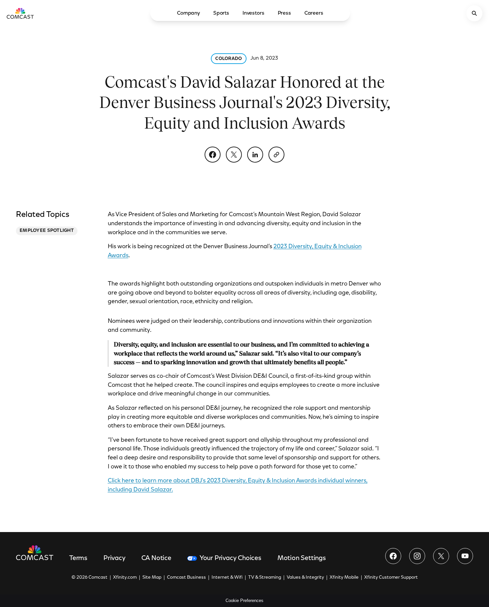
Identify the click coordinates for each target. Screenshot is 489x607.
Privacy (114, 558)
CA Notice (156, 558)
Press (284, 13)
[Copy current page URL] (276, 155)
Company (188, 13)
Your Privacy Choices (230, 558)
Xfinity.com (125, 577)
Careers (313, 13)
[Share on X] (234, 155)
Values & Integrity (305, 577)
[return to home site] (20, 13)
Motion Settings (301, 558)
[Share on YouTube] (465, 556)
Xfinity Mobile (344, 577)
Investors (253, 13)
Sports (221, 13)
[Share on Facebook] (213, 155)
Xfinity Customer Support (391, 577)
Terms (78, 558)
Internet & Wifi (227, 577)
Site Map (151, 577)
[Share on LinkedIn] (255, 155)
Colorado (228, 59)
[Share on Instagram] (417, 556)
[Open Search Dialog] (474, 13)
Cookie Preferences (244, 600)
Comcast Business (186, 577)
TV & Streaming (264, 577)
